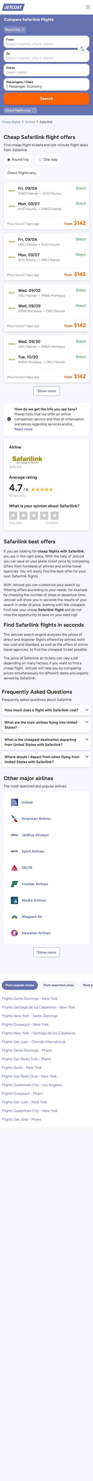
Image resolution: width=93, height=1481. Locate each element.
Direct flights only (21, 173)
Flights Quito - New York (22, 1067)
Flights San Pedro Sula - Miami (26, 1059)
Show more (46, 391)
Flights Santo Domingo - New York (30, 998)
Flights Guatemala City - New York (30, 1111)
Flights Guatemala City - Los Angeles (32, 1085)
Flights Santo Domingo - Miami (27, 1050)
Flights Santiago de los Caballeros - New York (38, 1007)
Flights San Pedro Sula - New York (29, 1076)
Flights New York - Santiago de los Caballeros (38, 1033)
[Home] (13, 7)
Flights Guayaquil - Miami (22, 1093)
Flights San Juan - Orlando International (33, 1042)
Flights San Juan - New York (24, 1102)
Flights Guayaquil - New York (25, 1024)
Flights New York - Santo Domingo (30, 1016)
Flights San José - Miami (21, 1119)
